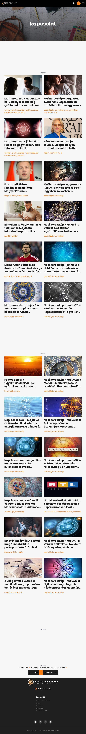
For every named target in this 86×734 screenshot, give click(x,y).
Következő (48, 673)
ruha (18, 391)
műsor (69, 511)
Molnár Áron (9, 276)
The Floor (51, 511)
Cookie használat (41, 711)
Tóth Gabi (48, 153)
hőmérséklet (9, 391)
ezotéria (21, 112)
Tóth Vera (57, 153)
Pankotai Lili (9, 552)
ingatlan (14, 236)
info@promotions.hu (44, 689)
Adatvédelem (40, 708)
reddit (7, 236)
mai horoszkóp (10, 112)
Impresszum (39, 706)
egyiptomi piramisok (13, 592)
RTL (45, 511)
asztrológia (9, 110)
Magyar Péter (10, 195)
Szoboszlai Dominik (24, 276)
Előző (35, 673)
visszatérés (61, 511)
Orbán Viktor (22, 195)
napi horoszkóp (31, 110)
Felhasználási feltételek (43, 701)
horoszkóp (19, 110)
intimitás (19, 552)
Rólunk (38, 703)
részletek (77, 511)
